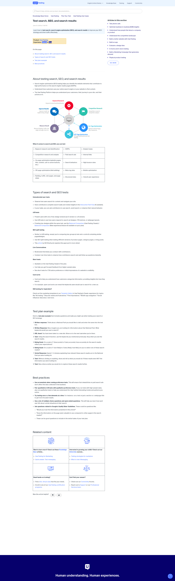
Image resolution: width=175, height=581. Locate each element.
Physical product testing (117, 57)
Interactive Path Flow (87, 205)
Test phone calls (114, 24)
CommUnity (138, 3)
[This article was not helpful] (53, 495)
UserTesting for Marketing (44, 456)
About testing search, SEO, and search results (50, 54)
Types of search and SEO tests (45, 57)
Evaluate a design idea (117, 45)
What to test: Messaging (79, 459)
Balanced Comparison (76, 223)
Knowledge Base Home (40, 16)
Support (129, 3)
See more (113, 63)
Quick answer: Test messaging (45, 459)
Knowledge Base (111, 3)
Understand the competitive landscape (122, 36)
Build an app (113, 42)
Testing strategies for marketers (82, 456)
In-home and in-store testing (119, 49)
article (40, 243)
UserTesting (55, 16)
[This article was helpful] (59, 495)
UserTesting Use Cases (81, 16)
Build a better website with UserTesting (122, 39)
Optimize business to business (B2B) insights (124, 27)
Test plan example (41, 60)
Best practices (39, 64)
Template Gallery (66, 293)
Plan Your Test (66, 16)
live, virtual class (45, 482)
